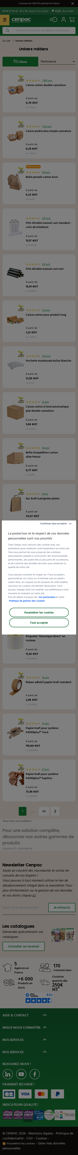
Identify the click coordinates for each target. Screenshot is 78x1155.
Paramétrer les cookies (39, 612)
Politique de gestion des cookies (27, 601)
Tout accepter (39, 622)
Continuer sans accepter (53, 524)
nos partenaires (46, 597)
